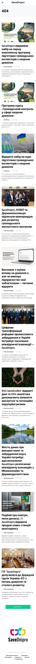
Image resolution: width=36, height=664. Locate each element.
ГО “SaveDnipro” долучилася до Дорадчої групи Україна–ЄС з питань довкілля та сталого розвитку (18, 578)
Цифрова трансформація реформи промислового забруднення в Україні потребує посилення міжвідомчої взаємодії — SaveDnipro (18, 338)
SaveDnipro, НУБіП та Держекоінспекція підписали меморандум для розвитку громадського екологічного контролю (17, 218)
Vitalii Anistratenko (9, 230)
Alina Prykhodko (8, 66)
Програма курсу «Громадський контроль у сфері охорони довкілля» (17, 111)
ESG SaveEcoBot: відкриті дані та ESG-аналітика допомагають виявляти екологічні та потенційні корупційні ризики (17, 397)
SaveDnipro (18, 2)
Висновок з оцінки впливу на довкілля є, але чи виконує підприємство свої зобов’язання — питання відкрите (17, 278)
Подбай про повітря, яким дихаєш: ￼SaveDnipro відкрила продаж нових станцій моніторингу (16, 522)
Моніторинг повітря (12, 655)
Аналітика (24, 655)
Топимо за (18, 657)
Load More (17, 607)
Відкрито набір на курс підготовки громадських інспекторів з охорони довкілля (18, 162)
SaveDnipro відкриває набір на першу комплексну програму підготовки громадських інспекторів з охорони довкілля (18, 54)
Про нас (27, 657)
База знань (8, 657)
